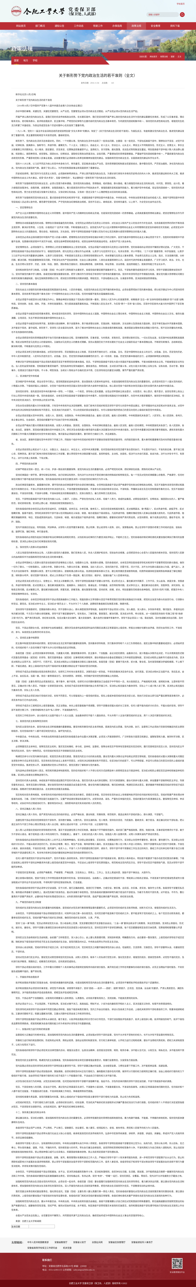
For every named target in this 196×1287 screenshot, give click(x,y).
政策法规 (136, 26)
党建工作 (98, 26)
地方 (25, 60)
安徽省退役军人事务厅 (142, 1242)
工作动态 (78, 26)
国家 (16, 60)
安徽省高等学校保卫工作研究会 (42, 1248)
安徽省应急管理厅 (116, 1242)
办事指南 (117, 26)
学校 (35, 60)
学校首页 (181, 4)
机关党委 (67, 1248)
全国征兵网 (97, 1242)
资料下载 (175, 26)
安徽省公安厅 (79, 1242)
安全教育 (155, 26)
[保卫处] (53, 11)
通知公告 (59, 26)
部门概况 (40, 26)
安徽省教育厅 (61, 1242)
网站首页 (21, 26)
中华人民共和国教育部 (38, 1242)
